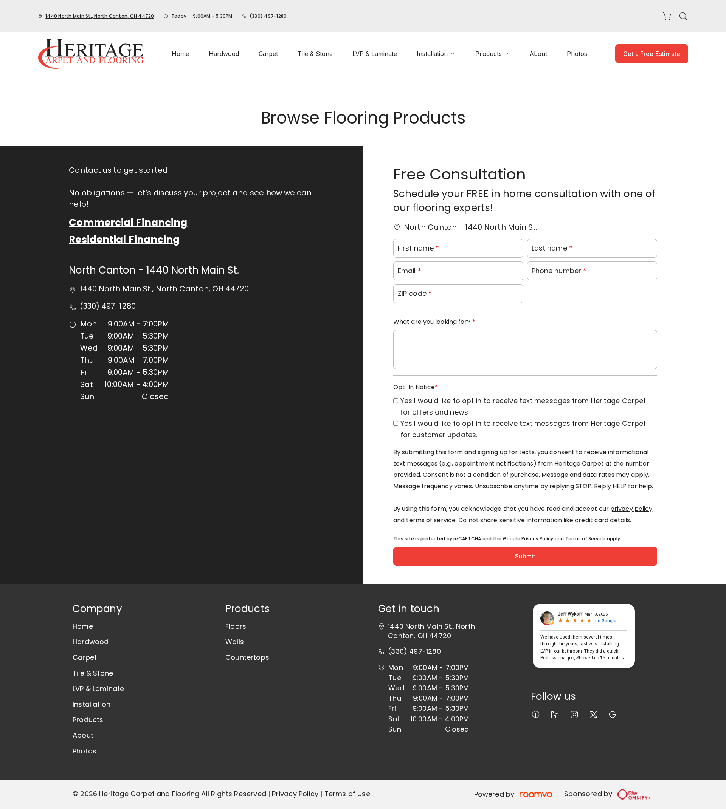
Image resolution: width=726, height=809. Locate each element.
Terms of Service (585, 538)
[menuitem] (180, 53)
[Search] (683, 16)
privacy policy (631, 508)
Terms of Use (347, 793)
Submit (525, 556)
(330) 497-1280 (268, 16)
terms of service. (431, 520)
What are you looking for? (432, 321)
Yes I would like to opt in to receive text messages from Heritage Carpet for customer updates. (523, 429)
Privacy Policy (537, 538)
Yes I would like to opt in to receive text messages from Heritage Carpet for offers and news (523, 406)
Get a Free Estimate (651, 53)
